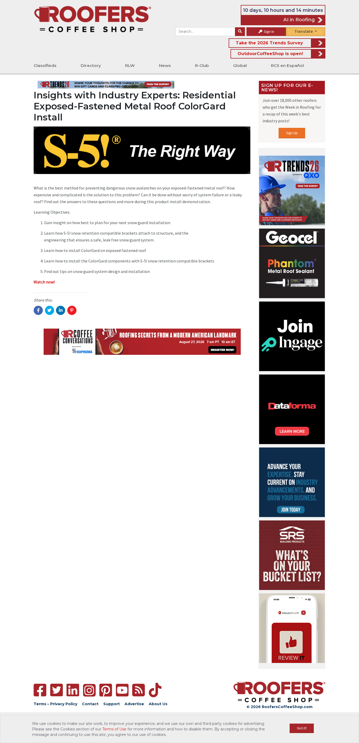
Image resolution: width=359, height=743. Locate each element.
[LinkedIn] (72, 690)
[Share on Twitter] (49, 310)
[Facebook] (40, 690)
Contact (90, 704)
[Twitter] (56, 690)
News (165, 65)
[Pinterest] (105, 690)
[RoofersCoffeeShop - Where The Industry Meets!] (92, 18)
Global (240, 65)
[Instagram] (89, 690)
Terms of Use (114, 729)
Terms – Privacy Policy (55, 704)
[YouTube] (122, 690)
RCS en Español (287, 65)
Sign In (268, 31)
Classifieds (45, 65)
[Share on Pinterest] (71, 310)
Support (111, 704)
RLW (130, 65)
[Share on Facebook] (38, 310)
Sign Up (292, 132)
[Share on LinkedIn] (60, 310)
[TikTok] (155, 690)
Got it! (301, 728)
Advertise (134, 704)
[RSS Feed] (138, 690)
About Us (158, 704)
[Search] (240, 31)
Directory (91, 65)
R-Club (202, 65)
